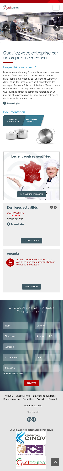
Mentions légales (33, 405)
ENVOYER (31, 383)
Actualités (28, 399)
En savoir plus (13, 103)
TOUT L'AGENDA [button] (31, 286)
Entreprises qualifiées (44, 396)
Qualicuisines (23, 396)
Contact (52, 399)
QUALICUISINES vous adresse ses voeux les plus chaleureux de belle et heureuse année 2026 (35, 262)
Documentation (11, 399)
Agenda (41, 399)
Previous (6, 27)
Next (57, 27)
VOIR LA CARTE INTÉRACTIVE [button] (31, 194)
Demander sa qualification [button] (12, 121)
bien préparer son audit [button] (31, 121)
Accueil (9, 396)
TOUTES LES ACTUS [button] (31, 240)
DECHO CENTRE (15, 212)
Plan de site (33, 412)
